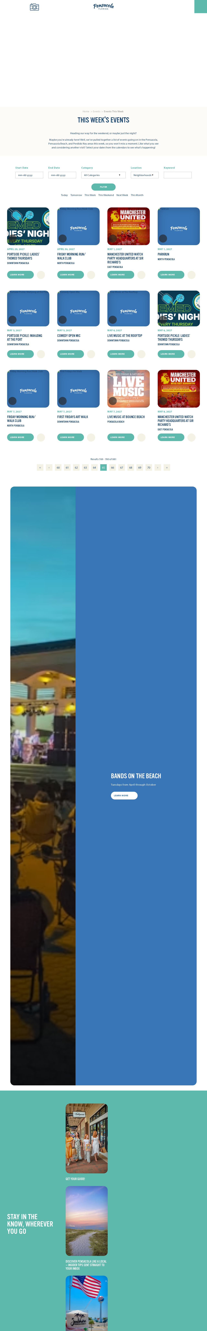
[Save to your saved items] (12, 238)
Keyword (169, 167)
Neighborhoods (142, 175)
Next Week (122, 195)
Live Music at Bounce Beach (126, 417)
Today (64, 195)
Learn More (17, 274)
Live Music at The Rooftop (124, 336)
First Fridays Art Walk (72, 417)
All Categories (92, 175)
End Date (54, 167)
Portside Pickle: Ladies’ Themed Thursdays (23, 256)
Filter (103, 186)
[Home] (103, 7)
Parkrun (163, 254)
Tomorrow (76, 195)
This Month (137, 195)
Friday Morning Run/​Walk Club (71, 256)
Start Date (21, 167)
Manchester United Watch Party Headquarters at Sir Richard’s (125, 258)
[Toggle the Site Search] (8, 6)
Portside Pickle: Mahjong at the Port (24, 338)
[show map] (41, 275)
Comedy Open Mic (69, 336)
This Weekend (106, 195)
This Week (90, 195)
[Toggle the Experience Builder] (20, 6)
